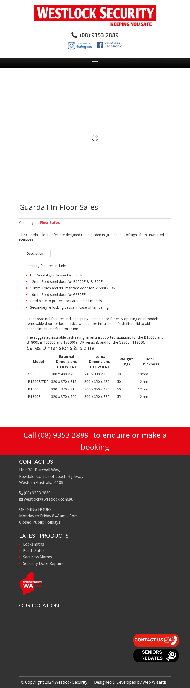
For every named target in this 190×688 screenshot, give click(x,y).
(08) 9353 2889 (98, 35)
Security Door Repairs (43, 563)
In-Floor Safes (47, 222)
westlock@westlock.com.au (48, 499)
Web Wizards (154, 682)
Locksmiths (33, 544)
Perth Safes (34, 550)
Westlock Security (71, 682)
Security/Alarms (37, 557)
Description (35, 254)
